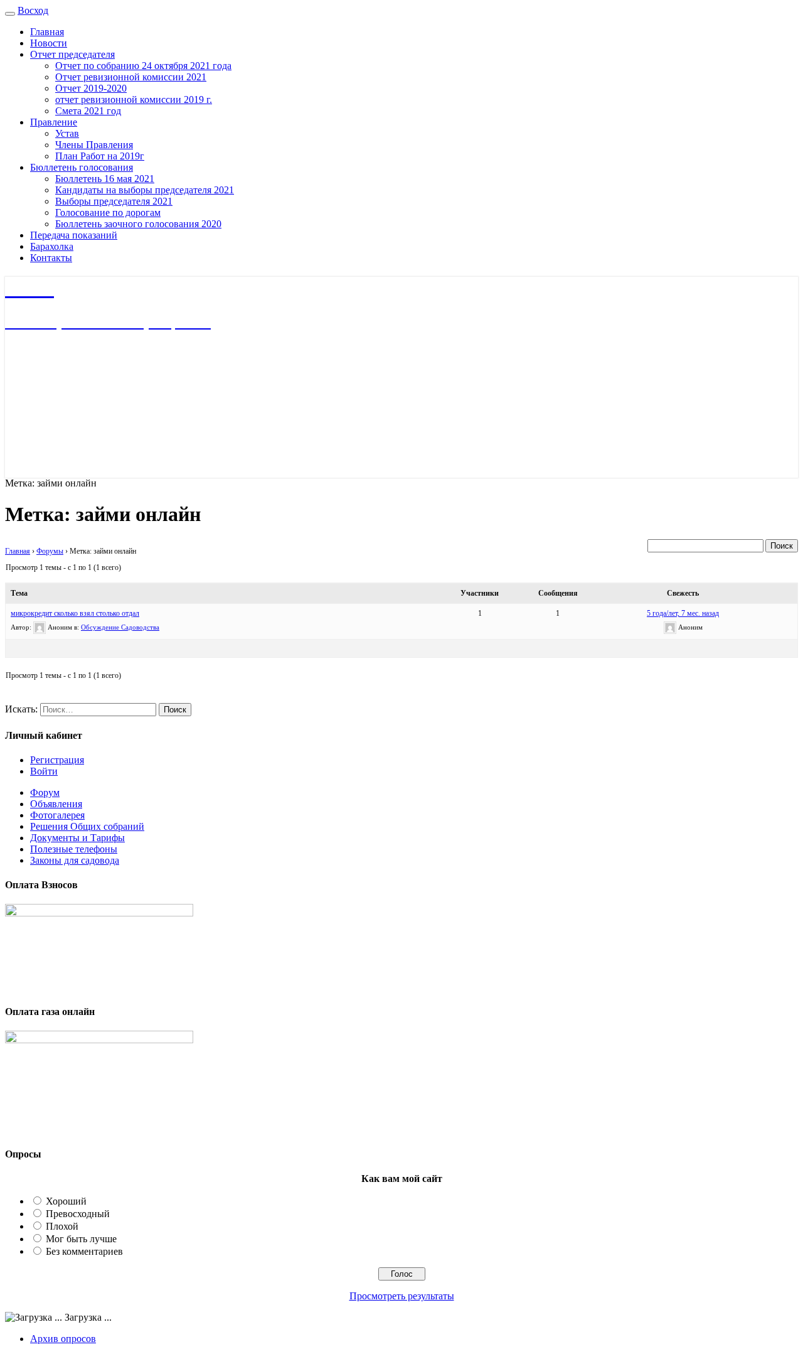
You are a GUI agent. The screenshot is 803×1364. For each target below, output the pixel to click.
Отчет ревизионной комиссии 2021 (130, 77)
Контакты (51, 257)
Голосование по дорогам (108, 212)
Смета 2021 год (88, 110)
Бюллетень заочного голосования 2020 (138, 223)
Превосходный (78, 1213)
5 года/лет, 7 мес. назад (683, 613)
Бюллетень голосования (81, 167)
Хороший (66, 1201)
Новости (48, 43)
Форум (45, 792)
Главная (47, 31)
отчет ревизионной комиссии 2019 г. (133, 99)
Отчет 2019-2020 (91, 88)
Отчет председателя (72, 54)
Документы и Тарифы (77, 837)
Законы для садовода (74, 860)
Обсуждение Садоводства (120, 627)
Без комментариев (84, 1251)
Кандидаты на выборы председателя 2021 (144, 190)
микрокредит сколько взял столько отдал (75, 613)
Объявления (56, 803)
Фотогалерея (57, 815)
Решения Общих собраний (87, 826)
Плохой (62, 1226)
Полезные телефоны (73, 849)
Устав (67, 133)
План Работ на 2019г (99, 156)
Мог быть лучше (81, 1238)
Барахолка (51, 246)
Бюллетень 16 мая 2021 (104, 178)
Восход (33, 10)
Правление (53, 122)
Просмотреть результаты (401, 1296)
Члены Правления (94, 144)
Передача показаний (73, 235)
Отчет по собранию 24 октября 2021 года (143, 65)
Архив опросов (63, 1338)
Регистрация (57, 759)
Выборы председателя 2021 (114, 201)
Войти (44, 771)
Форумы (49, 551)
